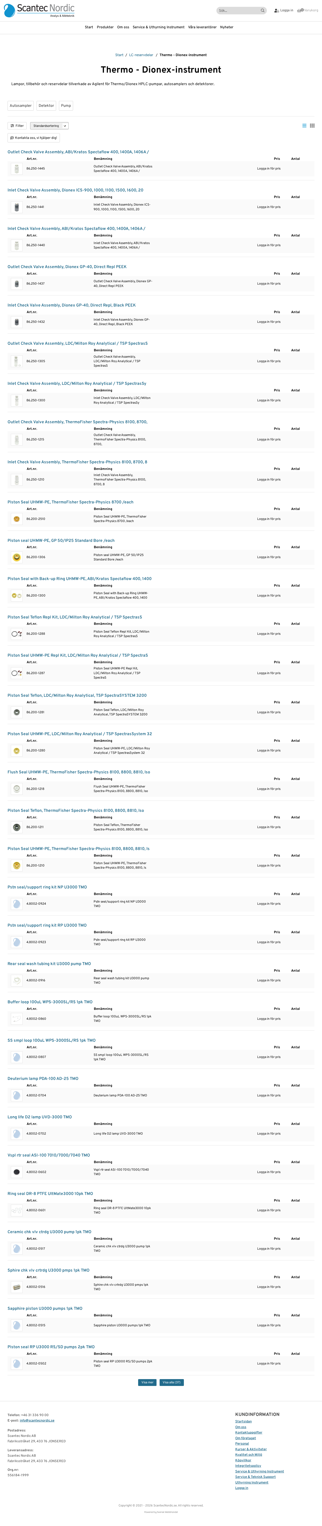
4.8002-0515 (35, 1325)
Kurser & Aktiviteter (251, 1449)
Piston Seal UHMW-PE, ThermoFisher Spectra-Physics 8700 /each (70, 502)
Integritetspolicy (248, 1466)
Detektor (46, 106)
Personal (242, 1444)
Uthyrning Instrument (251, 1482)
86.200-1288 (35, 634)
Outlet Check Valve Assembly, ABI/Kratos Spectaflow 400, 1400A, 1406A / (78, 152)
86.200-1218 (35, 789)
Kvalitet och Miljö (248, 1455)
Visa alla (172, 1383)
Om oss (123, 27)
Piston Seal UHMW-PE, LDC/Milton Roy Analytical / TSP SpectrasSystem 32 (80, 734)
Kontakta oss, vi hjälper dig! (36, 138)
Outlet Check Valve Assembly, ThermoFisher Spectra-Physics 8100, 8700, (77, 422)
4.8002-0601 (35, 1210)
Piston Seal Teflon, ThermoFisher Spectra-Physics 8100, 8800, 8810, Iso (76, 810)
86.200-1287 (35, 673)
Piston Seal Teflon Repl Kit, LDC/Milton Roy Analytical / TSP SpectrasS (75, 617)
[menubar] (161, 27)
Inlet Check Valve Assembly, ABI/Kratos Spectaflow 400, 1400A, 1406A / (76, 228)
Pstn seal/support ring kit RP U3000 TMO (47, 925)
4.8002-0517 (35, 1249)
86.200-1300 (35, 596)
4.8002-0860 (36, 1019)
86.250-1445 (35, 169)
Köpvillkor (243, 1460)
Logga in (241, 1488)
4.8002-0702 (36, 1134)
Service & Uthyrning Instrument (159, 27)
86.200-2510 (35, 519)
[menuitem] (91, 27)
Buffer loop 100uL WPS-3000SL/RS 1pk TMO (50, 1002)
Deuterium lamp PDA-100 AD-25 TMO (43, 1078)
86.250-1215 (35, 440)
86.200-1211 (35, 827)
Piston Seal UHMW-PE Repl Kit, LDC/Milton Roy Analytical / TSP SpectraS (78, 655)
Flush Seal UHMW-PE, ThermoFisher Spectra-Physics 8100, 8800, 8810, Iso (79, 772)
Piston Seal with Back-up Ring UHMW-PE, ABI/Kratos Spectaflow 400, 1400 (80, 578)
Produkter (105, 27)
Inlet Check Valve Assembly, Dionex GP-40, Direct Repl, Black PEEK (72, 305)
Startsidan (243, 1421)
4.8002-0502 (36, 1364)
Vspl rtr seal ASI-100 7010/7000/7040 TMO (49, 1155)
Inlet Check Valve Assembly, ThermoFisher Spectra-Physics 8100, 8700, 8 (77, 462)
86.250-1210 (35, 480)
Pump (66, 106)
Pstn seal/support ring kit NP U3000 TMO (47, 887)
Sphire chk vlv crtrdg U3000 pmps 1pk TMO (49, 1270)
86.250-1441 (35, 207)
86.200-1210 (35, 866)
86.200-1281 (35, 712)
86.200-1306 (35, 557)
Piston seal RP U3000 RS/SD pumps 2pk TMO (51, 1347)
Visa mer (147, 1383)
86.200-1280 (35, 751)
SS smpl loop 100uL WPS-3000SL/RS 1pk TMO (52, 1040)
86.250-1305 (35, 361)
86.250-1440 (35, 245)
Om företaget (245, 1438)
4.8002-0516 (35, 1287)
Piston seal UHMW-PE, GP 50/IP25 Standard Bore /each (61, 540)
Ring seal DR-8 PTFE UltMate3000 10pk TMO (50, 1193)
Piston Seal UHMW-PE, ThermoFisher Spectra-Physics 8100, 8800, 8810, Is (79, 848)
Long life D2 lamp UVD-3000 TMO (40, 1117)
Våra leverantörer (202, 27)
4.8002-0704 (36, 1096)
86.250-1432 (35, 322)
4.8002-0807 (36, 1057)
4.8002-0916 (35, 981)
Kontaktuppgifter (248, 1433)
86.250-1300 (35, 400)
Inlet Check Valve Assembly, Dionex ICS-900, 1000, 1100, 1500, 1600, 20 (75, 190)
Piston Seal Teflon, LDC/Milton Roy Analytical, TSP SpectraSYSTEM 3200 (77, 695)
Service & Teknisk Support (255, 1477)
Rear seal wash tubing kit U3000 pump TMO (49, 964)
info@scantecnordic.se (37, 1420)
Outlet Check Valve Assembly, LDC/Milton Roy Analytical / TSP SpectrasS (78, 343)
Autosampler (21, 106)
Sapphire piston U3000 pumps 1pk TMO (45, 1308)
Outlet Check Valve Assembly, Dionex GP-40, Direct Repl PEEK (67, 267)
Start (89, 27)
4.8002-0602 (36, 1172)
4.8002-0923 (36, 942)
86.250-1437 (35, 284)
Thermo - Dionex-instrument (183, 55)
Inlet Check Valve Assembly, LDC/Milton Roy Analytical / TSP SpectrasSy (77, 383)
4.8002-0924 (36, 904)
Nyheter (226, 27)
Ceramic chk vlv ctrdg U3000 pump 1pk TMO (49, 1232)
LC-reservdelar (141, 55)
